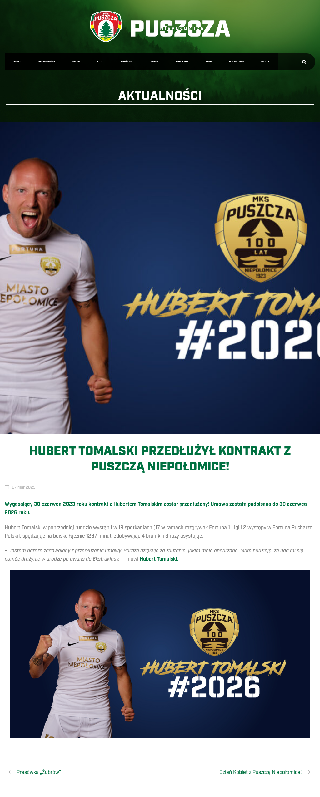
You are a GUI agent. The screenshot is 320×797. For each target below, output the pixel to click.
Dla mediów (236, 61)
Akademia (182, 61)
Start (17, 61)
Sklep (76, 61)
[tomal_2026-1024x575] (160, 278)
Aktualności (46, 61)
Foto (100, 61)
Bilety (265, 61)
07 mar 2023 (24, 487)
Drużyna (126, 61)
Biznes (154, 61)
